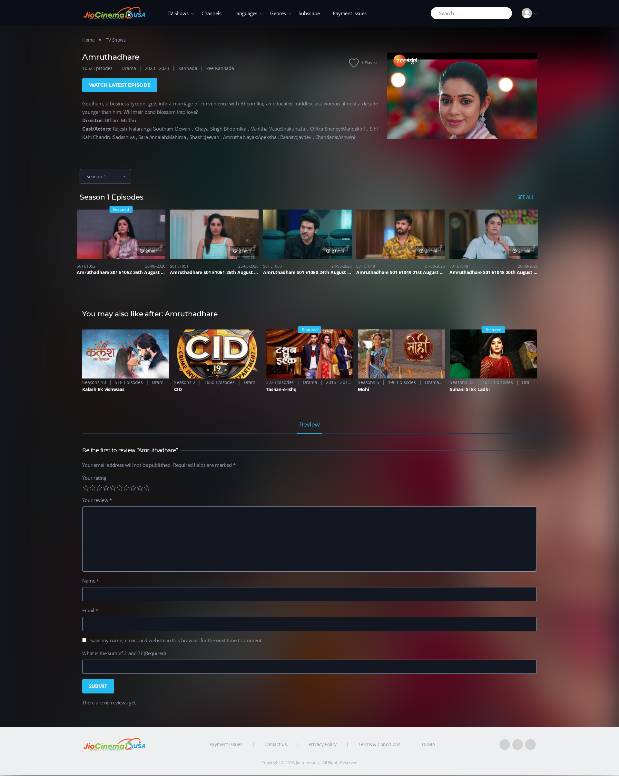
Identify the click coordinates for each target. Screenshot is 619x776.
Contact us (275, 744)
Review (309, 425)
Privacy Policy (323, 744)
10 (146, 488)
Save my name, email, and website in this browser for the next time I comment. (176, 640)
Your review (97, 500)
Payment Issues (350, 13)
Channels (211, 13)
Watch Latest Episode (120, 85)
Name (90, 580)
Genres (278, 13)
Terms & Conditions (379, 744)
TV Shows (178, 13)
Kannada (187, 68)
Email (90, 610)
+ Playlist (369, 62)
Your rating (94, 478)
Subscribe (309, 13)
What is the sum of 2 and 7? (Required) (124, 653)
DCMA (428, 744)
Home (88, 40)
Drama (129, 68)
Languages (246, 13)
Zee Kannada (220, 68)
